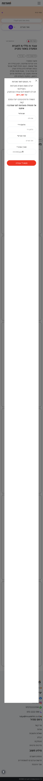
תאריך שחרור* (21, 147)
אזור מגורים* (21, 136)
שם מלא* (21, 113)
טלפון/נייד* (21, 125)
